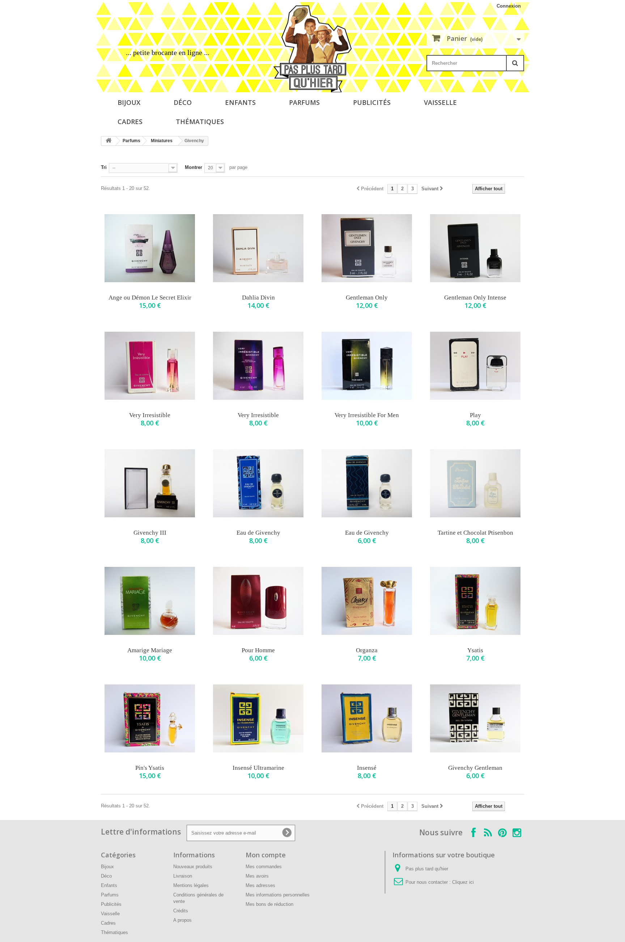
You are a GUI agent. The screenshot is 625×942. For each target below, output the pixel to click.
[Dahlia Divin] (258, 248)
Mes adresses (260, 885)
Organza (367, 650)
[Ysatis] (475, 601)
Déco (183, 102)
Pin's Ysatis (149, 767)
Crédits (180, 910)
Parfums (304, 102)
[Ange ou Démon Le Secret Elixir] (150, 248)
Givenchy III (149, 532)
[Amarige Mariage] (150, 601)
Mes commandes (264, 866)
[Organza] (367, 601)
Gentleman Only (367, 297)
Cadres (130, 121)
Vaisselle (440, 102)
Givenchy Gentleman (475, 767)
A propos (182, 920)
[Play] (475, 366)
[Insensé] (367, 718)
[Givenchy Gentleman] (475, 718)
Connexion (509, 6)
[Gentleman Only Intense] (475, 248)
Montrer (193, 167)
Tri (104, 167)
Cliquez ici (463, 882)
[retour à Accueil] (108, 140)
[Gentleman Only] (367, 248)
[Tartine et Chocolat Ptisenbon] (475, 483)
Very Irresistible (149, 415)
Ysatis (475, 650)
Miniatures (162, 140)
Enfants (240, 102)
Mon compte (266, 854)
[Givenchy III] (150, 483)
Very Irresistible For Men (367, 415)
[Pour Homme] (258, 601)
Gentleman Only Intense (475, 297)
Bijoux (129, 102)
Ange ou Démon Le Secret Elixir (150, 297)
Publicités (372, 102)
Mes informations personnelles (278, 895)
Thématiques (200, 121)
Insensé (367, 767)
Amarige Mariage (149, 650)
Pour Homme (258, 650)
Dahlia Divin (258, 297)
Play (475, 415)
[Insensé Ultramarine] (258, 718)
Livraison (182, 876)
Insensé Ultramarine (258, 767)
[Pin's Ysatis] (150, 718)
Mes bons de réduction (269, 904)
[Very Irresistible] (150, 366)
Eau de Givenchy (258, 532)
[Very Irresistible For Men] (367, 366)
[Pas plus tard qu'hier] (312, 48)
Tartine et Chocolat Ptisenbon (475, 532)
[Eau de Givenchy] (258, 483)
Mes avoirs (257, 876)
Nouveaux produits (192, 866)
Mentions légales (191, 885)
